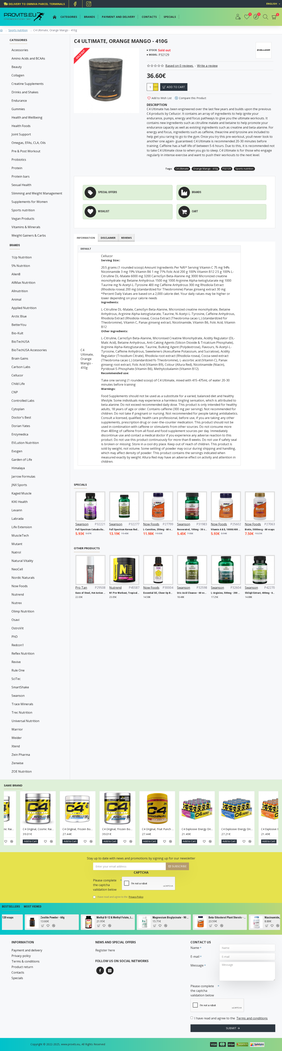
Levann (17, 510)
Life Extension (22, 527)
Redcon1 (18, 645)
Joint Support (21, 134)
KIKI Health (20, 502)
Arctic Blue (19, 316)
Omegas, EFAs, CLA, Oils (29, 143)
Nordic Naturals (23, 578)
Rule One (18, 670)
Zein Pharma (21, 755)
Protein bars (21, 176)
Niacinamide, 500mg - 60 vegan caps (203, 917)
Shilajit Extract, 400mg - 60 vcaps (256, 592)
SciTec (16, 679)
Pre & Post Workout (26, 151)
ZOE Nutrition (22, 771)
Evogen (17, 451)
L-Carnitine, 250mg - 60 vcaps (180, 529)
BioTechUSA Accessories (29, 350)
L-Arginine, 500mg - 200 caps (222, 592)
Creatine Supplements (28, 84)
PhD (15, 637)
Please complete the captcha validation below (104, 885)
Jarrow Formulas (23, 476)
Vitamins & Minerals (26, 227)
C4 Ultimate (182, 168)
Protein (17, 168)
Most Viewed (32, 906)
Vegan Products (23, 218)
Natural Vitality (22, 561)
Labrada (17, 518)
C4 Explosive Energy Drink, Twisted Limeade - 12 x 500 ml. (120, 829)
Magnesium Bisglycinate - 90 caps (91, 917)
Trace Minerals (22, 704)
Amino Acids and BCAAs (28, 58)
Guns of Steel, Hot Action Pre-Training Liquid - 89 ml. (87, 592)
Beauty (17, 67)
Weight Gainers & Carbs (29, 235)
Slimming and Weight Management (37, 193)
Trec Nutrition (22, 712)
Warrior (17, 729)
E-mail (194, 956)
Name (194, 948)
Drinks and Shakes (25, 92)
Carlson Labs (21, 367)
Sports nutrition (18, 30)
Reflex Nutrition (23, 653)
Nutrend (18, 594)
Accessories (20, 50)
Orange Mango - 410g (205, 168)
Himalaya (18, 468)
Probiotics (19, 159)
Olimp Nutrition (23, 611)
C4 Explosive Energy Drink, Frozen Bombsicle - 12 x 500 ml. (40, 829)
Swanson (18, 696)
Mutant (17, 544)
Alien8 (16, 274)
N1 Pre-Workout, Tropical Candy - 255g (121, 592)
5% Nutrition (21, 266)
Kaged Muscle (21, 493)
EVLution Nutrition (25, 443)
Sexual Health (21, 185)
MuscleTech (20, 535)
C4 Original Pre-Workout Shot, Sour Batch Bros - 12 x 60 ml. (239, 829)
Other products (87, 548)
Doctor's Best (21, 417)
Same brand (13, 785)
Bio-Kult (17, 333)
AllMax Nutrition (23, 282)
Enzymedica (20, 434)
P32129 (227, 168)
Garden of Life (22, 459)
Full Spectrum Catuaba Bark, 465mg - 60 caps (112, 529)
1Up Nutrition (22, 257)
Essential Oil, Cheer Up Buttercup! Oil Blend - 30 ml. (154, 592)
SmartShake (20, 687)
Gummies (18, 109)
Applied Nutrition (24, 308)
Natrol (16, 552)
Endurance (19, 100)
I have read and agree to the (120, 897)
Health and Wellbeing (27, 117)
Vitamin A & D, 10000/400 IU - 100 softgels (248, 529)
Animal (16, 299)
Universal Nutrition (25, 721)
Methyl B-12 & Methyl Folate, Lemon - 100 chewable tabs (35, 917)
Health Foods (21, 126)
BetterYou (19, 325)
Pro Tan (77, 587)
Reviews (126, 237)
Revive (16, 662)
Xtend (16, 746)
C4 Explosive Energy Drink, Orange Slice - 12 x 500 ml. (80, 829)
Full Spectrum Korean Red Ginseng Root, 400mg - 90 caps (146, 529)
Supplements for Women (30, 202)
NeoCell (17, 569)
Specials (80, 484)
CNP (15, 392)
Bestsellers (11, 906)
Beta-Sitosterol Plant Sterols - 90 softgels (147, 917)
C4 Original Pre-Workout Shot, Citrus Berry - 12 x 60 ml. (159, 829)
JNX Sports (19, 485)
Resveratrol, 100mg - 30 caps (214, 529)
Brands (15, 245)
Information (86, 237)
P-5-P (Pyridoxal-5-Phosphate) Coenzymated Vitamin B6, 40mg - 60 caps (259, 917)
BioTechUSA (20, 341)
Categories (18, 40)
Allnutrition (20, 291)
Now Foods (20, 586)
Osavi (15, 620)
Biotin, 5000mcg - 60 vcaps (78, 529)
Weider (17, 738)
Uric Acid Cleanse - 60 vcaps (188, 592)
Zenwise (17, 763)
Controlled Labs (23, 400)
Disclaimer (108, 237)
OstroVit (18, 628)
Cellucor (17, 375)
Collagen (18, 75)
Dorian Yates (21, 426)
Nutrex (17, 603)
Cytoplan (18, 409)
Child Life (18, 384)
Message (197, 965)
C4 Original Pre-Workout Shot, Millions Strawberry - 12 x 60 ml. (199, 829)
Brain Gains (20, 358)
